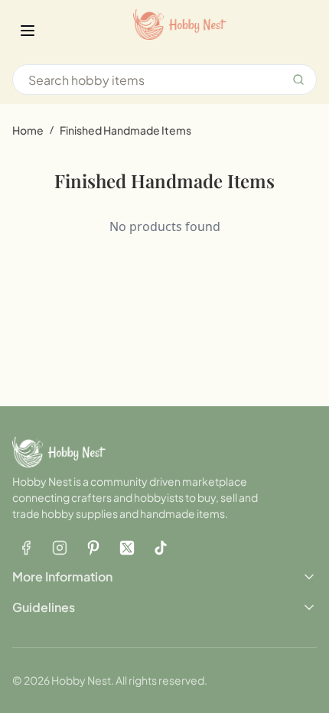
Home (28, 130)
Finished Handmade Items (125, 130)
